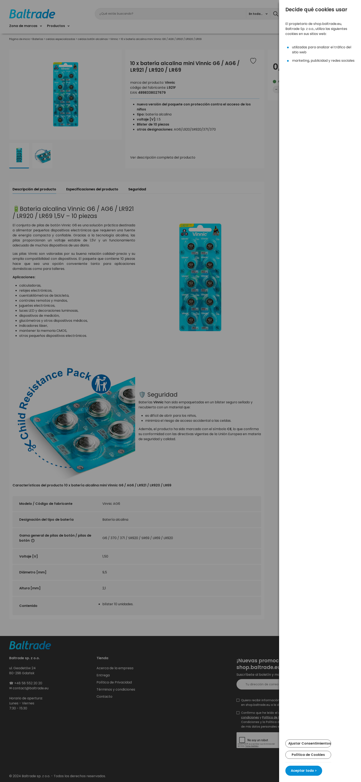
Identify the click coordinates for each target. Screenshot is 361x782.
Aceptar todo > (304, 770)
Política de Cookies (308, 754)
